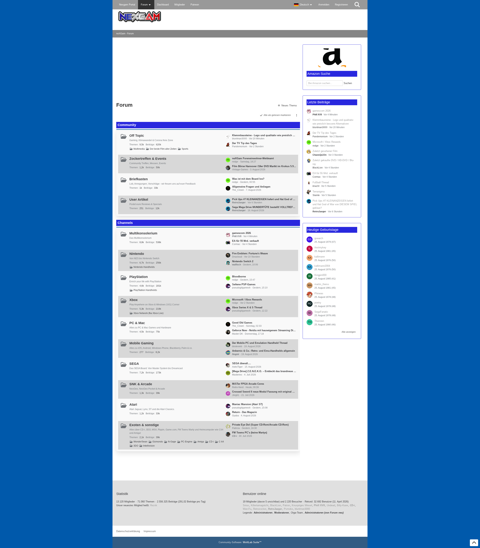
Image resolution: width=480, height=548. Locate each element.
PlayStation (138, 277)
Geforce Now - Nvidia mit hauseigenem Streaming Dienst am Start (264, 330)
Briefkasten (138, 179)
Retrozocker (259, 508)
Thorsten (319, 321)
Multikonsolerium (143, 233)
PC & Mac (137, 323)
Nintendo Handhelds (144, 267)
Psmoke (288, 508)
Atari (133, 404)
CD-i (211, 441)
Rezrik (153, 505)
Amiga (200, 441)
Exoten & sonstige (144, 425)
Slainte (316, 195)
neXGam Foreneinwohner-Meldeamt (253, 158)
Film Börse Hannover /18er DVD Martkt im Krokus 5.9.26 (264, 166)
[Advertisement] (177, 69)
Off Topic (136, 135)
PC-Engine (186, 441)
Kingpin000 (320, 275)
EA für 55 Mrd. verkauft (245, 240)
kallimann (319, 256)
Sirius (246, 505)
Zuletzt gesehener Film (325, 151)
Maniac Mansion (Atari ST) (247, 404)
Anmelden (323, 4)
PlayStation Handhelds (145, 290)
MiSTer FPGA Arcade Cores (248, 383)
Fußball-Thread (321, 182)
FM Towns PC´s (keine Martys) (249, 432)
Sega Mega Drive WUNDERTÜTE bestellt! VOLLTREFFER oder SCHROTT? (264, 207)
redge (316, 145)
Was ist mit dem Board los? (248, 178)
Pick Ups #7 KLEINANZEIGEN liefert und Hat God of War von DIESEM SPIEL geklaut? (264, 199)
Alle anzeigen (349, 332)
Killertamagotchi (259, 505)
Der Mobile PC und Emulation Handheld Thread (259, 343)
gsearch (318, 238)
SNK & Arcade (140, 384)
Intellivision (149, 445)
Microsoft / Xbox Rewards (247, 299)
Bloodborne (239, 276)
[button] (303, 4)
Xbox (133, 300)
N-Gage (172, 441)
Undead (331, 505)
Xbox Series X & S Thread (247, 307)
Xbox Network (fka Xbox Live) (149, 313)
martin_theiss (321, 284)
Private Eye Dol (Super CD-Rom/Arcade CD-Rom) (260, 424)
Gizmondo (157, 441)
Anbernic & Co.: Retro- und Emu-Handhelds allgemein (263, 350)
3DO (136, 445)
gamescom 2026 (241, 233)
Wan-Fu (247, 508)
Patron (286, 505)
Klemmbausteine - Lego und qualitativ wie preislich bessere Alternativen (264, 135)
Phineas (318, 293)
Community (127, 125)
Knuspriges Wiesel (302, 505)
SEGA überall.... (241, 363)
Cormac (317, 177)
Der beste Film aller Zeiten (163, 149)
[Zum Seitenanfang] (474, 542)
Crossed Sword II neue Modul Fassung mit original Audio (264, 391)
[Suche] (357, 4)
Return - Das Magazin (244, 412)
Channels (125, 223)
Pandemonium (320, 136)
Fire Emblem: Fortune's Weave (250, 253)
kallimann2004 (322, 265)
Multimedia (139, 149)
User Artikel (138, 199)
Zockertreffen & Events (147, 159)
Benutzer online (254, 494)
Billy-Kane (342, 505)
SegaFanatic (321, 311)
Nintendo (136, 254)
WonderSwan (140, 441)
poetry (317, 302)
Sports (185, 149)
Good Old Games (242, 322)
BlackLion (318, 167)
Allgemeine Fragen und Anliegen (251, 186)
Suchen (348, 83)
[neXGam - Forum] (240, 17)
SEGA (134, 364)
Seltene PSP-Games (243, 284)
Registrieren (341, 4)
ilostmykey (320, 247)
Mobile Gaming (141, 343)
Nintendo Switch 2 (242, 261)
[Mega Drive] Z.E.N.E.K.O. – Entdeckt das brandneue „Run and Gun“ (264, 371)
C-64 (221, 441)
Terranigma (319, 191)
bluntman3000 (320, 127)
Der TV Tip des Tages (244, 143)
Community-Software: (240, 542)
